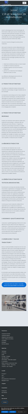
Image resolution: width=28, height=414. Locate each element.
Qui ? (3, 375)
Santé (3, 354)
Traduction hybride (6, 335)
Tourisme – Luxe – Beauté (7, 366)
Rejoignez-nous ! (5, 380)
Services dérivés (5, 344)
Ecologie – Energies (6, 356)
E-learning (4, 353)
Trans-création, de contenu (7, 338)
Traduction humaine (6, 333)
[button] (24, 3)
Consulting (4, 340)
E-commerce (4, 361)
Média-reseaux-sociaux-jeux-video (9, 363)
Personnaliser (20, 411)
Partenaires (4, 390)
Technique (4, 351)
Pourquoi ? (4, 373)
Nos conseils (14, 10)
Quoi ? (3, 377)
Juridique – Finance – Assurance (8, 364)
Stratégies (4, 342)
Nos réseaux (4, 392)
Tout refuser (12, 411)
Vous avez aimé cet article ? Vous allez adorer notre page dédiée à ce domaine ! (14, 284)
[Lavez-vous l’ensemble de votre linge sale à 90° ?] (14, 303)
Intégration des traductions (7, 337)
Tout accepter (5, 411)
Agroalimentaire (5, 358)
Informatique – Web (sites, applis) (9, 359)
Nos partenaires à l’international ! (9, 378)
